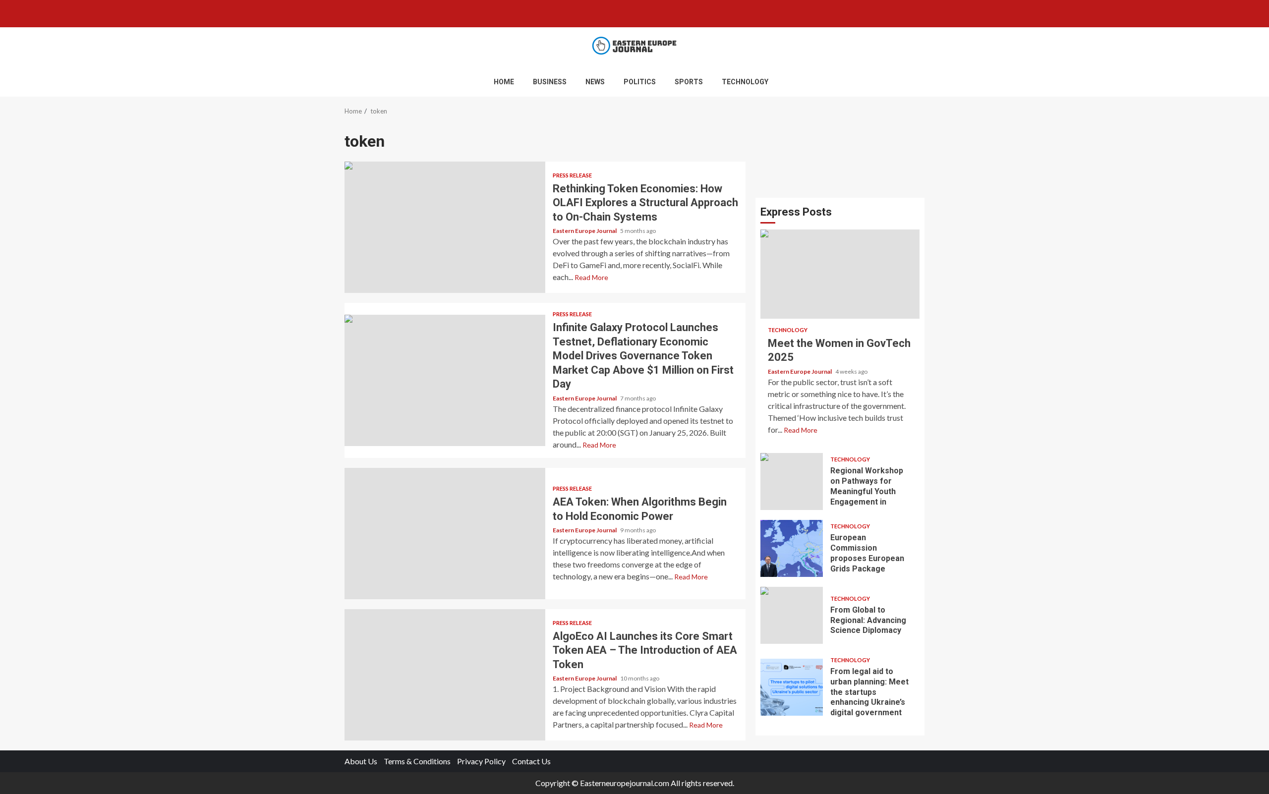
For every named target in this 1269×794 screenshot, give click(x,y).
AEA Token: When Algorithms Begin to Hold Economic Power (445, 533)
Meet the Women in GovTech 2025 (840, 274)
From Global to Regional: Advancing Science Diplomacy (791, 615)
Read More (591, 277)
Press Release (572, 175)
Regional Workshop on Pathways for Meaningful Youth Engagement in (791, 481)
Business (550, 82)
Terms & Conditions (417, 761)
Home (504, 82)
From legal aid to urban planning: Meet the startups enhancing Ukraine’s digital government (791, 687)
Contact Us (531, 761)
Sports (689, 82)
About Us (361, 761)
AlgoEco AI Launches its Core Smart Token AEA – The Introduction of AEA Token (445, 674)
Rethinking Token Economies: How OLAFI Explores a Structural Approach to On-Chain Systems (445, 227)
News (595, 82)
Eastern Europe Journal (585, 230)
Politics (640, 82)
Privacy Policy (481, 761)
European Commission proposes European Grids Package (791, 548)
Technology (745, 82)
